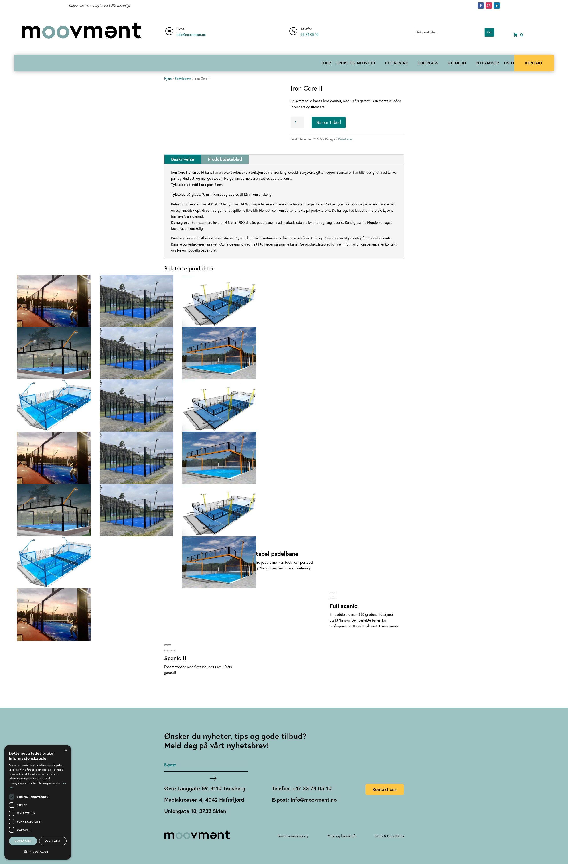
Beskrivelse (182, 159)
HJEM (326, 63)
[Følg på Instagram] (489, 5)
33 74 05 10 (309, 34)
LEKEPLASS (428, 63)
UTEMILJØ (457, 63)
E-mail (181, 28)
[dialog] (37, 802)
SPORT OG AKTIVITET (356, 63)
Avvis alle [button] (53, 840)
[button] (166, 650)
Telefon (307, 28)
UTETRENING (396, 63)
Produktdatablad (225, 159)
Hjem (168, 78)
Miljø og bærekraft (342, 836)
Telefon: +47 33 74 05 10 (302, 788)
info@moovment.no (191, 34)
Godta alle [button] (23, 840)
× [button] (66, 750)
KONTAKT (534, 63)
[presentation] (166, 645)
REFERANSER (487, 63)
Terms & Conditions (389, 836)
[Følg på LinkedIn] (497, 5)
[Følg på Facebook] (481, 5)
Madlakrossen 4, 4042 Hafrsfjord (204, 799)
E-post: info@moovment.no (304, 799)
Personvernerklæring (292, 836)
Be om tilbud (328, 122)
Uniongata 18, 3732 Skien (195, 811)
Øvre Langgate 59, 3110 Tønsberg (204, 788)
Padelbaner (183, 78)
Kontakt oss (385, 789)
